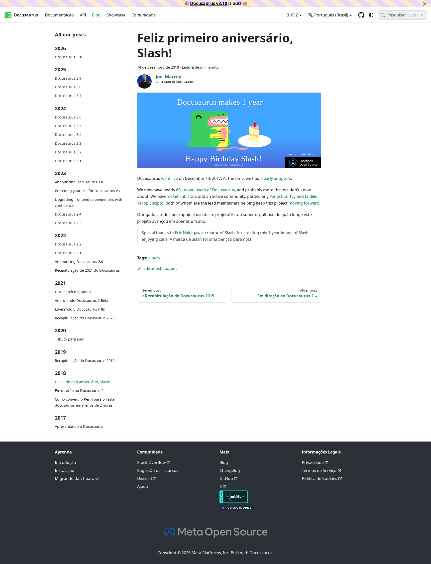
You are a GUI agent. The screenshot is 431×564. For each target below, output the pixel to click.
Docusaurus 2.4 (68, 214)
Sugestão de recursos (157, 470)
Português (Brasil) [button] (331, 15)
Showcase (116, 15)
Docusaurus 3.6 (68, 117)
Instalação (64, 470)
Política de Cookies (319, 478)
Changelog (229, 470)
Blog (96, 15)
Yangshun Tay (283, 196)
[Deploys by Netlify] (233, 501)
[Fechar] (425, 3)
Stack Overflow (151, 462)
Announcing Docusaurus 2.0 (79, 261)
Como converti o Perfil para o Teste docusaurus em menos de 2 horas (84, 402)
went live (169, 178)
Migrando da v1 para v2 (77, 478)
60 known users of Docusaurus (205, 190)
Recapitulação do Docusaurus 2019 (84, 360)
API (83, 15)
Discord (144, 478)
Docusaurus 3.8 (68, 87)
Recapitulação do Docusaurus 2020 (84, 317)
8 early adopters (275, 178)
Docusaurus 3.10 (69, 57)
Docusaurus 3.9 (68, 78)
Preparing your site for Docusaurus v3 (87, 190)
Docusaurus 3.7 (68, 95)
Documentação (59, 15)
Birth (156, 258)
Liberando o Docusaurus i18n (80, 309)
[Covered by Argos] (236, 508)
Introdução (65, 462)
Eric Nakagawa (189, 232)
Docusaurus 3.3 (68, 143)
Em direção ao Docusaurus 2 (79, 390)
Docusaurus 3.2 (68, 152)
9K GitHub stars (182, 196)
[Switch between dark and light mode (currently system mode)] (371, 15)
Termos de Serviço (319, 470)
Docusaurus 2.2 (68, 244)
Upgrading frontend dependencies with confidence (88, 202)
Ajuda (142, 486)
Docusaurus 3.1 (68, 160)
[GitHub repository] (361, 15)
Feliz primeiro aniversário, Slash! (82, 381)
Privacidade (313, 462)
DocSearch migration (73, 291)
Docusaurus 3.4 (68, 134)
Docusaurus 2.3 (68, 223)
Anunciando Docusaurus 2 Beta (81, 300)
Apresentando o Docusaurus (79, 426)
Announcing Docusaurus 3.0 (79, 182)
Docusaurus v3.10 (208, 3)
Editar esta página (160, 268)
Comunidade (143, 15)
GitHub (226, 478)
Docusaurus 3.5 (68, 125)
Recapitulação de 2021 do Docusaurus (87, 270)
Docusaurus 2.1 (68, 252)
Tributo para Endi (69, 339)
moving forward (304, 203)
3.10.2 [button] (292, 15)
